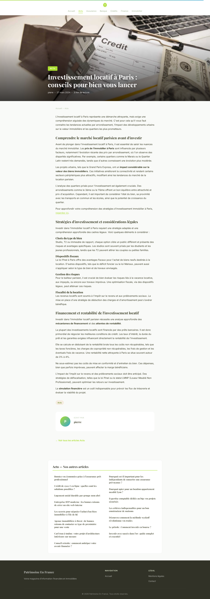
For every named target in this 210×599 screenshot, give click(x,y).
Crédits (113, 11)
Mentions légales (156, 576)
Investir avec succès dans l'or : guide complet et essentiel (131, 535)
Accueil (71, 11)
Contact (152, 581)
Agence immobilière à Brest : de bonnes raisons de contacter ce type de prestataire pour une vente (75, 524)
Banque (103, 11)
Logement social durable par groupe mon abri (77, 495)
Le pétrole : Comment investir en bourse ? (130, 527)
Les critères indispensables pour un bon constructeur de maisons (129, 510)
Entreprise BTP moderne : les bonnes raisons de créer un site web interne (76, 503)
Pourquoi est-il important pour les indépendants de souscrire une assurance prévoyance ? (129, 479)
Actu (80, 11)
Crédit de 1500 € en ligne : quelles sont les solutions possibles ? (75, 487)
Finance (124, 11)
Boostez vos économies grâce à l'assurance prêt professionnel (77, 478)
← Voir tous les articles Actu (70, 440)
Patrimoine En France (39, 572)
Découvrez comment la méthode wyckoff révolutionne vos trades (129, 519)
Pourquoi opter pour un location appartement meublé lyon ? (131, 491)
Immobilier (137, 11)
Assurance (91, 11)
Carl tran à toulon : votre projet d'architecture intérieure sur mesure (77, 535)
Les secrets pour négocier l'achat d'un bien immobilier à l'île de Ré (75, 513)
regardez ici (62, 212)
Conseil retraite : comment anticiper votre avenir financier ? (75, 545)
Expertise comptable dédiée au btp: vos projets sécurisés (132, 500)
